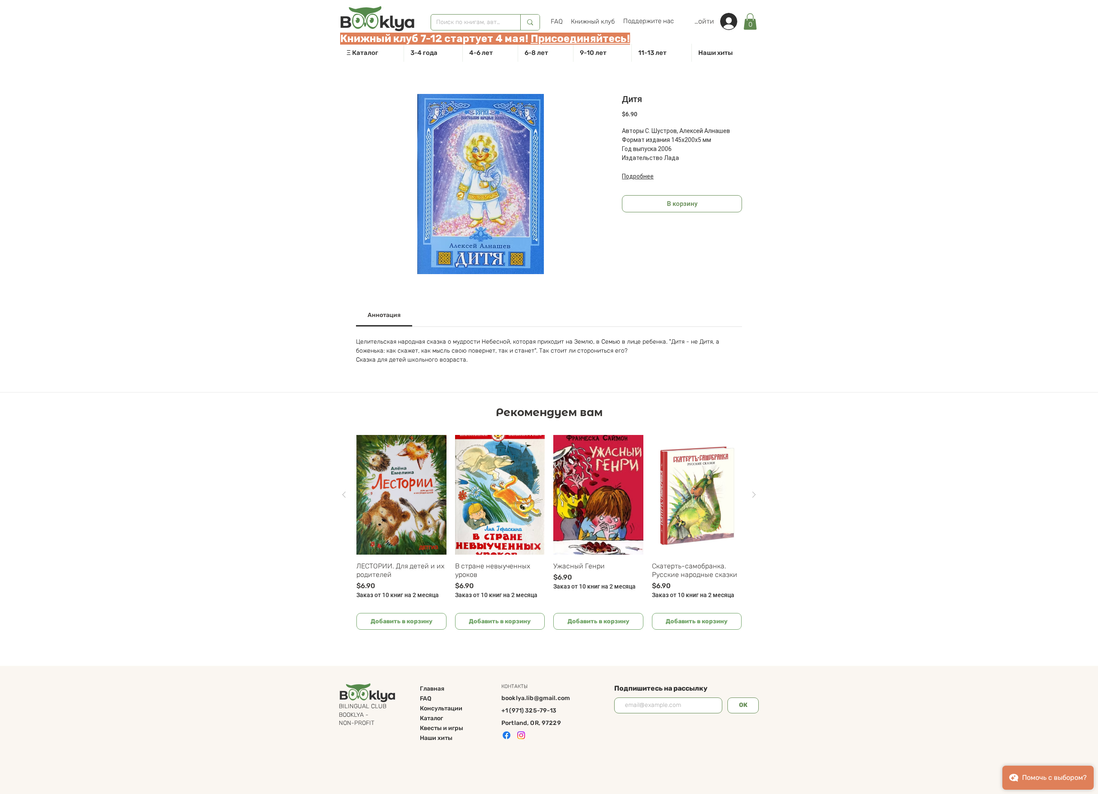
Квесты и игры (441, 728)
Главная (432, 688)
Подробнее (638, 176)
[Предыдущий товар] (344, 494)
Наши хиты (436, 738)
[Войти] (733, 21)
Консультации (441, 708)
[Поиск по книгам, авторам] (530, 22)
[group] (549, 532)
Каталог (431, 718)
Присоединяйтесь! (580, 39)
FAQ (425, 698)
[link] (750, 21)
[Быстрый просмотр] (401, 495)
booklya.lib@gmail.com (535, 698)
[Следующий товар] (754, 494)
